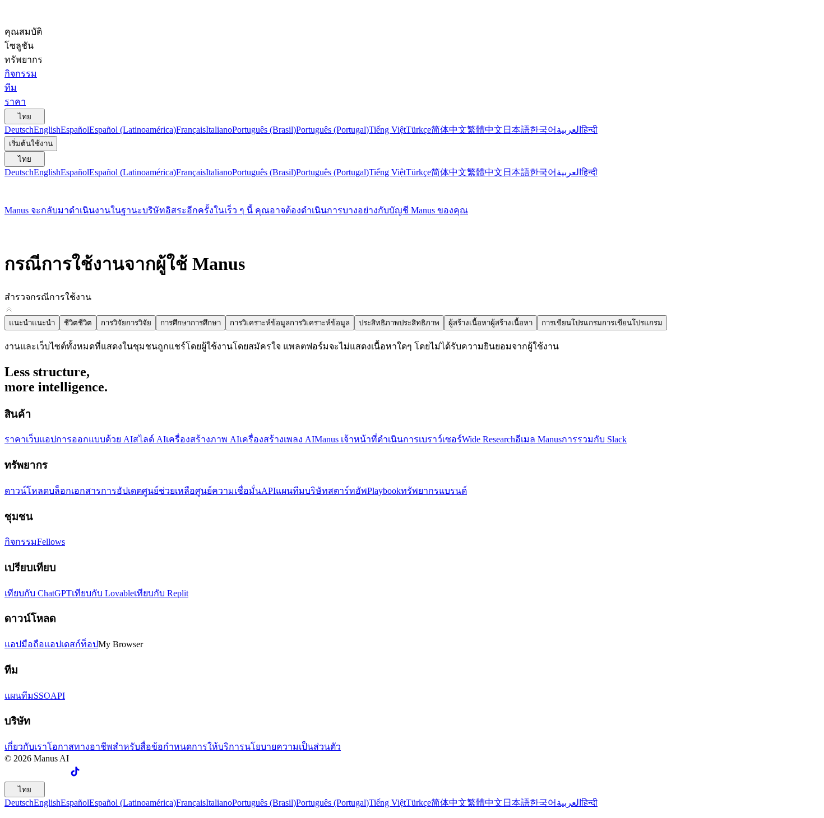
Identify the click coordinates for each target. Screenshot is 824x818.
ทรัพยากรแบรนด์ (434, 491)
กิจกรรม (20, 541)
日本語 (516, 129)
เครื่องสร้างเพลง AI (276, 439)
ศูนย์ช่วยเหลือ (168, 491)
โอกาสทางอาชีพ (80, 746)
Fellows (51, 541)
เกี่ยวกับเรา (25, 746)
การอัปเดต (121, 491)
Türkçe (418, 129)
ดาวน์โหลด (26, 491)
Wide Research (488, 439)
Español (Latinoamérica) (132, 129)
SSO (42, 695)
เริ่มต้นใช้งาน (31, 143)
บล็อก (60, 491)
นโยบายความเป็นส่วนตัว (292, 746)
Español (75, 129)
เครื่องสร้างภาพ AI (202, 439)
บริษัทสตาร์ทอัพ (336, 491)
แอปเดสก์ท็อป (71, 644)
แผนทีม (290, 491)
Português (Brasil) (264, 129)
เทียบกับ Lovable (103, 593)
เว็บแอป (41, 439)
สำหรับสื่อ (132, 746)
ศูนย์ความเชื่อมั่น (228, 491)
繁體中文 (485, 129)
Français (191, 129)
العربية (569, 129)
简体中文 (449, 129)
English (47, 129)
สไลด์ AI (149, 439)
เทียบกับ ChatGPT (38, 593)
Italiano (219, 129)
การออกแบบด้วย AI (94, 439)
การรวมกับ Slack (594, 439)
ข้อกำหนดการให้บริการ (197, 746)
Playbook (384, 491)
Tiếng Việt (387, 129)
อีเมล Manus (538, 439)
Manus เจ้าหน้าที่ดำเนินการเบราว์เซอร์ (388, 439)
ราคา (15, 439)
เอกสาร (86, 491)
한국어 (543, 129)
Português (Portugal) (332, 129)
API (268, 491)
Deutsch (19, 129)
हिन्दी (589, 129)
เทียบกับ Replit (161, 593)
